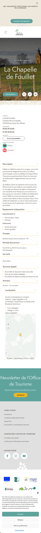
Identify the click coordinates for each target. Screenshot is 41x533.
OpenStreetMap (18, 358)
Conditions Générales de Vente (14, 418)
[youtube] (24, 456)
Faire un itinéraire (11, 313)
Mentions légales (19, 530)
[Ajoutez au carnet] (24, 94)
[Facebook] (7, 456)
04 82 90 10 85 (8, 129)
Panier (35, 33)
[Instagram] (16, 456)
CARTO (32, 358)
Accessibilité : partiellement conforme (16, 425)
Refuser (20, 520)
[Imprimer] (35, 94)
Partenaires (8, 414)
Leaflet (10, 358)
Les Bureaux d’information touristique (16, 441)
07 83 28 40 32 (8, 132)
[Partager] (30, 94)
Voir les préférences (20, 526)
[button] (38, 493)
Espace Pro (7, 421)
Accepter (20, 514)
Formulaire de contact (11, 438)
